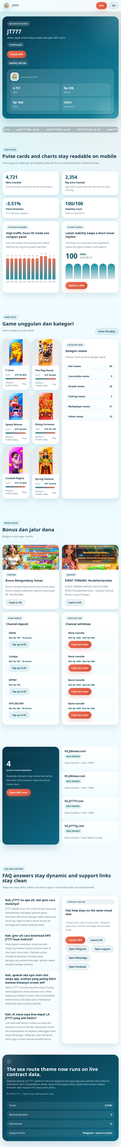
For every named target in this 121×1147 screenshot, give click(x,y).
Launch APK (75, 940)
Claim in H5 (15, 602)
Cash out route (80, 644)
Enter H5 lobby (106, 331)
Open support (102, 948)
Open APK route (19, 792)
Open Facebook (77, 966)
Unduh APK (16, 54)
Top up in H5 (19, 644)
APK (101, 5)
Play (24, 383)
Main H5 (36, 54)
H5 (113, 5)
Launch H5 (96, 940)
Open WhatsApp (78, 957)
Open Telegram (77, 948)
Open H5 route (18, 801)
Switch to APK (76, 285)
